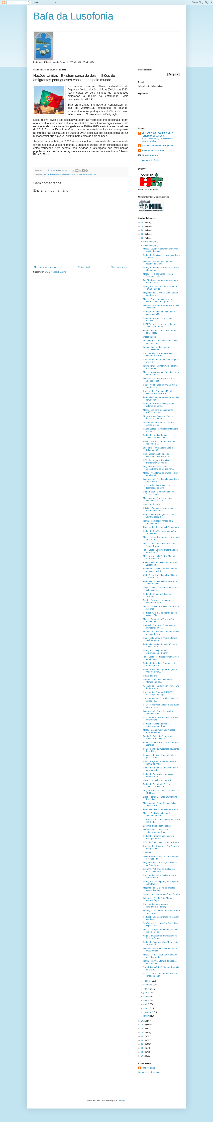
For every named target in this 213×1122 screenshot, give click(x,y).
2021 (143, 1021)
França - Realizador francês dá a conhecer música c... (158, 522)
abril (145, 1004)
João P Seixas (148, 1068)
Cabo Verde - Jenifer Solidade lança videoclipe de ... (159, 876)
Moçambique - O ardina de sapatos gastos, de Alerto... (159, 889)
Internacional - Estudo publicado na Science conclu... (159, 379)
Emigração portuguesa (52, 174)
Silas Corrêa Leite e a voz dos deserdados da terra (156, 486)
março (146, 1008)
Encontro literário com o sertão (157, 826)
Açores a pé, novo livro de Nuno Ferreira (161, 894)
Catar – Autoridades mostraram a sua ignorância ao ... (160, 386)
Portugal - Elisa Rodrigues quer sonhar (160, 809)
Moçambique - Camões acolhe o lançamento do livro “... (158, 499)
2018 (143, 1032)
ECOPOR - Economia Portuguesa (157, 146)
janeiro (146, 1016)
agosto (146, 989)
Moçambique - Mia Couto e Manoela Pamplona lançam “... (159, 557)
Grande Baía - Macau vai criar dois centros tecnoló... (158, 423)
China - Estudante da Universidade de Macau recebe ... (160, 769)
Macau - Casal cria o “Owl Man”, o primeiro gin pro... (158, 620)
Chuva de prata (150, 676)
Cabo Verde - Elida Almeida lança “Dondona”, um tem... (158, 354)
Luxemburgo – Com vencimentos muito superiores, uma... (161, 342)
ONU (95, 174)
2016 (143, 1040)
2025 (143, 226)
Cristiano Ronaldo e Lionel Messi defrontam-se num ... (158, 509)
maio (145, 1000)
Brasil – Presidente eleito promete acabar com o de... (158, 601)
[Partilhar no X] (80, 170)
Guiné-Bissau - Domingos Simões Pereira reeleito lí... (158, 493)
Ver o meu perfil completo (149, 1072)
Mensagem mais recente (45, 267)
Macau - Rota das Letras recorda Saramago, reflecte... (158, 275)
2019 (143, 1028)
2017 (143, 1036)
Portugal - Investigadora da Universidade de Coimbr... (156, 436)
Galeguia (66, 174)
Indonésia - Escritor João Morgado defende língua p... (158, 899)
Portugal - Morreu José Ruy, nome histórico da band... (158, 405)
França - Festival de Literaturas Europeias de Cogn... (157, 348)
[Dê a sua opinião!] (77, 170)
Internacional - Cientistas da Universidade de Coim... (155, 831)
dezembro (148, 241)
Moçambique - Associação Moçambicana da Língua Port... (158, 467)
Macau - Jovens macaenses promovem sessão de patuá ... (161, 250)
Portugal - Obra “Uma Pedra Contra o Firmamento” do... (160, 287)
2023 (143, 234)
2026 (143, 222)
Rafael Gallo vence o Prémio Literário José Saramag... (160, 639)
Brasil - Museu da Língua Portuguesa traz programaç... (160, 670)
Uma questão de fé (151, 504)
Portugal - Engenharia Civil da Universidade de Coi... (156, 785)
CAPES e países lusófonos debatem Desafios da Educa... (159, 325)
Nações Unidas (85, 174)
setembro (147, 985)
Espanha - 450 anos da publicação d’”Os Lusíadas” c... (159, 870)
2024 (143, 230)
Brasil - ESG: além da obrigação (157, 780)
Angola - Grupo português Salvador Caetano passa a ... (159, 515)
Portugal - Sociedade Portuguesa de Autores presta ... (159, 664)
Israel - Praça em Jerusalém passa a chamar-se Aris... (159, 762)
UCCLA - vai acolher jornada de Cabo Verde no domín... (160, 974)
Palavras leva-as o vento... (154, 150)
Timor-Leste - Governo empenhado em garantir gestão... (160, 551)
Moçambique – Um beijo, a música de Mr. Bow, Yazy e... (160, 864)
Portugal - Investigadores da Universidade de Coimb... (156, 725)
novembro (148, 245)
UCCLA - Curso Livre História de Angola (161, 842)
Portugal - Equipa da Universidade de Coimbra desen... (160, 582)
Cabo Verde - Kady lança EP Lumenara (161, 527)
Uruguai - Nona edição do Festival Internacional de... (158, 680)
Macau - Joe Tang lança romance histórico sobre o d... (158, 411)
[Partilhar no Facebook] (83, 170)
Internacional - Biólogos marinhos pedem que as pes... (158, 262)
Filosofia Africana (150, 155)
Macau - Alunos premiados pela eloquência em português (157, 300)
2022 (143, 238)
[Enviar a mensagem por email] (74, 170)
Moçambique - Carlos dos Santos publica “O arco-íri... (158, 417)
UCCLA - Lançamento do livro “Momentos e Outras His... (156, 461)
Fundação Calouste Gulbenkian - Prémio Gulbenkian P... (158, 737)
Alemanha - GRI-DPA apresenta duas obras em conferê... (160, 570)
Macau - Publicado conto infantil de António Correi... (159, 544)
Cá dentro (147, 852)
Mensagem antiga (119, 267)
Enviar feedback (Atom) (55, 272)
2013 (143, 1052)
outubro (147, 981)
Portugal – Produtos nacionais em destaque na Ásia (158, 837)
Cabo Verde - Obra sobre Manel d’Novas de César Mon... (157, 392)
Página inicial (84, 267)
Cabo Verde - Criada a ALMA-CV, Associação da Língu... (158, 693)
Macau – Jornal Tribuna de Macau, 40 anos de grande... (160, 956)
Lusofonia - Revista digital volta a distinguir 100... (158, 449)
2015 (143, 1044)
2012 (143, 1056)
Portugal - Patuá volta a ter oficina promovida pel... (158, 775)
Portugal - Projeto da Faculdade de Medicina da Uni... (159, 313)
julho (145, 992)
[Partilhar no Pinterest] (86, 170)
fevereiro (147, 1012)
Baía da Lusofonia (73, 16)
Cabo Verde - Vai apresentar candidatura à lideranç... (156, 905)
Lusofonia (74, 174)
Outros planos (149, 337)
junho (146, 996)
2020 (143, 1025)
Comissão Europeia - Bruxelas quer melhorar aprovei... (159, 626)
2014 (143, 1048)
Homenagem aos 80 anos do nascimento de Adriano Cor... (157, 455)
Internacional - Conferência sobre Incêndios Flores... (158, 712)
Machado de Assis (150, 160)
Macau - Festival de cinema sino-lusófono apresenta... (158, 814)
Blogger (121, 1100)
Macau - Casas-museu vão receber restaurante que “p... (159, 731)
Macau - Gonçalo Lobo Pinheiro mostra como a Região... (161, 930)
